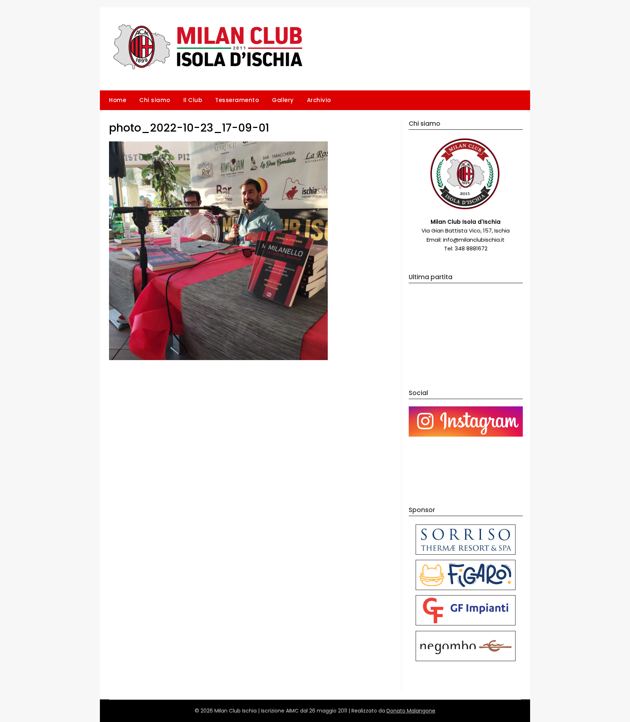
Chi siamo (154, 100)
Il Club (192, 100)
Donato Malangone (410, 710)
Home (117, 100)
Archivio (319, 100)
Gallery (283, 100)
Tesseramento (237, 100)
